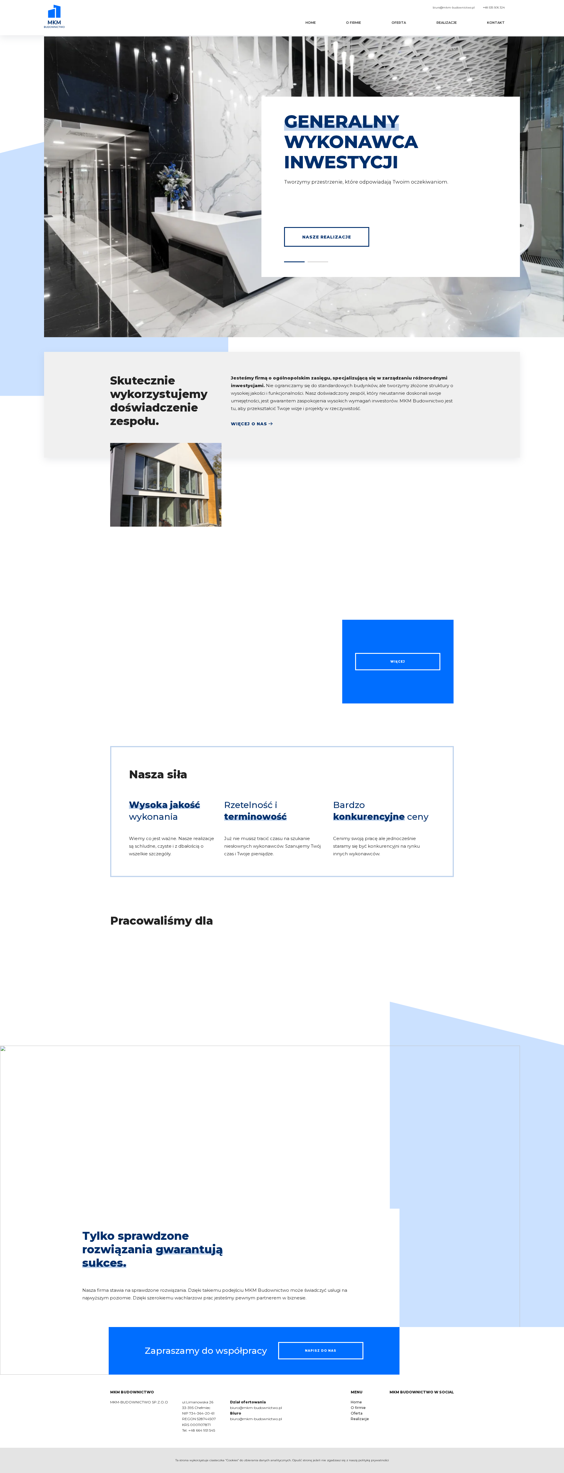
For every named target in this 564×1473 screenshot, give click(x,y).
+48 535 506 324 (494, 7)
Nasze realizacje (326, 237)
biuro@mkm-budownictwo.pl (454, 7)
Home (311, 23)
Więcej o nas (249, 423)
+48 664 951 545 (201, 1430)
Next (451, 970)
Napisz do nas (320, 1350)
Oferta (399, 23)
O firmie (353, 23)
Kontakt (496, 23)
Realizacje (447, 23)
